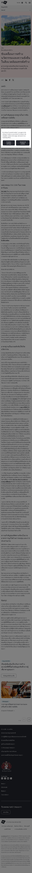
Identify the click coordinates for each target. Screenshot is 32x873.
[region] (16, 138)
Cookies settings (8, 142)
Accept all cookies (23, 142)
